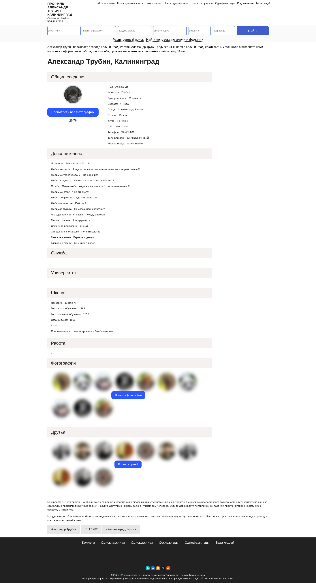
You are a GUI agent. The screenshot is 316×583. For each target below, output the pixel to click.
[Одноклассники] (158, 568)
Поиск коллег (153, 3)
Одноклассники (113, 542)
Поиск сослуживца (202, 3)
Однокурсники (142, 542)
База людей (263, 3)
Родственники (245, 3)
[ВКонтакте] (153, 568)
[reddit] (168, 568)
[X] (163, 568)
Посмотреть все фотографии (73, 112)
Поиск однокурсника (176, 3)
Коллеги (88, 542)
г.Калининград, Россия (121, 529)
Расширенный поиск (128, 39)
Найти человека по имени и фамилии (174, 39)
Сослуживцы (168, 542)
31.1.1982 (91, 529)
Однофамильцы (225, 3)
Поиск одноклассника (130, 3)
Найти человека (105, 3)
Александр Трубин (63, 529)
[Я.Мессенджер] (148, 568)
